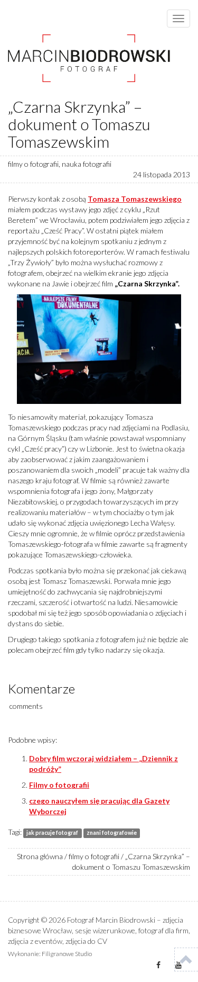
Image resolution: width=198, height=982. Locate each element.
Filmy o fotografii (59, 784)
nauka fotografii (86, 163)
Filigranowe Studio (67, 954)
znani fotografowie (112, 833)
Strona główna (40, 856)
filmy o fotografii (33, 163)
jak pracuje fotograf (52, 833)
